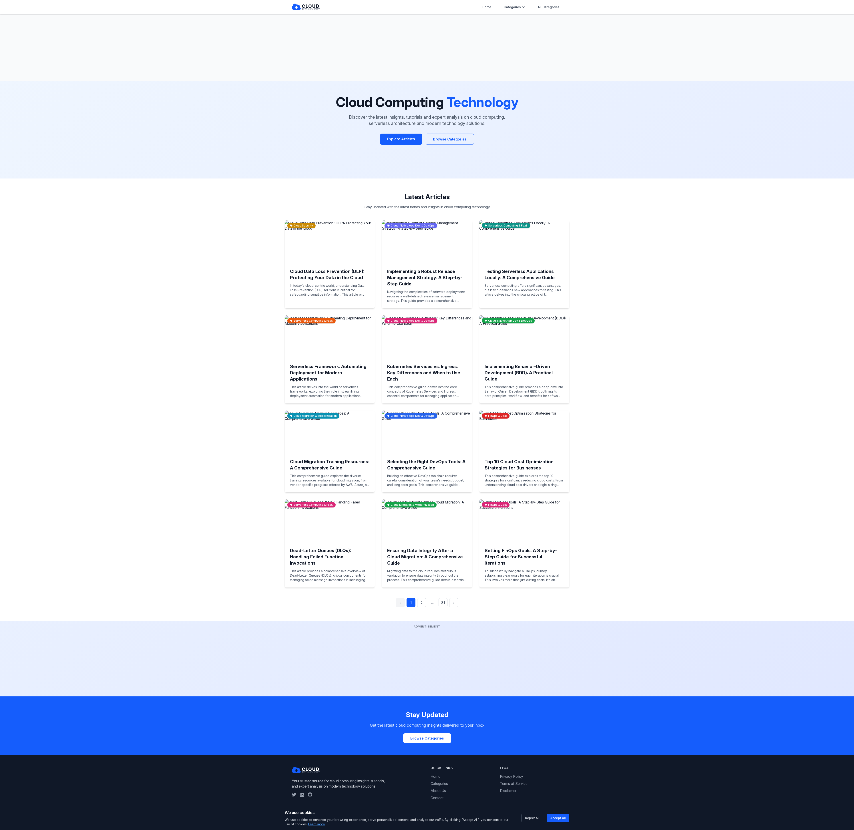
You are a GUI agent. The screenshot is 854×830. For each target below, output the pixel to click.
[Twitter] (294, 794)
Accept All (558, 818)
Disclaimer (508, 790)
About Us (438, 790)
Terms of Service (514, 783)
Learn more (316, 824)
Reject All (532, 818)
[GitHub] (310, 794)
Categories (512, 7)
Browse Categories (450, 139)
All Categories (549, 7)
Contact (437, 798)
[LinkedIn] (302, 794)
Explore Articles (401, 139)
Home (486, 7)
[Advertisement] (427, 48)
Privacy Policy (511, 776)
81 (443, 602)
